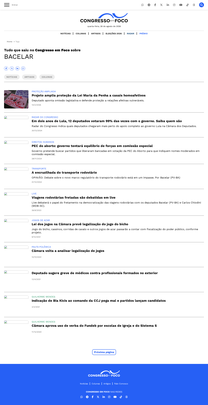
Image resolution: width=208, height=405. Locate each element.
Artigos (95, 33)
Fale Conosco (121, 383)
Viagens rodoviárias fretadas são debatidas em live (74, 197)
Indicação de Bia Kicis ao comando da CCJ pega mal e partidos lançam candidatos (99, 301)
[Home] (104, 18)
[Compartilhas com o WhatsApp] (23, 68)
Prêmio (143, 33)
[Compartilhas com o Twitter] (12, 68)
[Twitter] (161, 4)
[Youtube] (180, 4)
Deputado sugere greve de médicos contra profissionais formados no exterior (95, 273)
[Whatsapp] (142, 4)
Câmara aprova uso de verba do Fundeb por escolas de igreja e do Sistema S (94, 326)
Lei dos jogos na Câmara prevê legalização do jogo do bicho (80, 224)
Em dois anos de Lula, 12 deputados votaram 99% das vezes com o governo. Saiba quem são (107, 121)
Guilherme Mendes (43, 296)
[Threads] (194, 4)
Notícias (65, 33)
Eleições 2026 (114, 33)
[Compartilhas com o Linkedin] (17, 68)
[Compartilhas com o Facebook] (6, 68)
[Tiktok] (187, 4)
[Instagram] (174, 4)
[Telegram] (149, 4)
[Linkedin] (168, 4)
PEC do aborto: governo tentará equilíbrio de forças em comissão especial (92, 146)
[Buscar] (201, 4)
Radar (130, 33)
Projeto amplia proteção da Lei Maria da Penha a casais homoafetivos (89, 95)
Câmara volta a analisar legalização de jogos (68, 251)
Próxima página (104, 352)
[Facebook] (155, 4)
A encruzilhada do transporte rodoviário (64, 172)
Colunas (81, 33)
